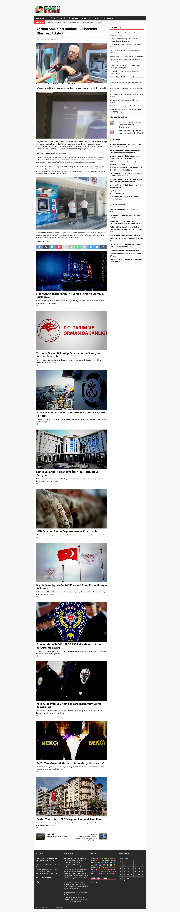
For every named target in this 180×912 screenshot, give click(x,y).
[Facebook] (37, 882)
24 (128, 875)
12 (135, 868)
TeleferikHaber (81, 858)
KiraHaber (84, 875)
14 (142, 868)
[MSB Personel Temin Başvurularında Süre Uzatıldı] (71, 508)
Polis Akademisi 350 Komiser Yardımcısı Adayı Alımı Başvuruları (68, 705)
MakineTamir (68, 871)
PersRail (66, 897)
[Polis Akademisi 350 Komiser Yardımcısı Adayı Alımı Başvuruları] (71, 681)
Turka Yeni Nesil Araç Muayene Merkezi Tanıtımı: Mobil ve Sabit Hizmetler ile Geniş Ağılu (126, 229)
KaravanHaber (77, 867)
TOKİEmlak (75, 888)
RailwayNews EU (77, 901)
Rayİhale (86, 886)
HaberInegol (68, 875)
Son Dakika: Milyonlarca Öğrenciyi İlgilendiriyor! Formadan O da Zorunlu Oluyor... (130, 124)
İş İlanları (73, 18)
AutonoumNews (76, 893)
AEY (65, 878)
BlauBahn (84, 893)
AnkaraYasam (68, 865)
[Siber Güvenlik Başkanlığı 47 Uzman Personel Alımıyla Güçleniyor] (71, 271)
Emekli (62, 18)
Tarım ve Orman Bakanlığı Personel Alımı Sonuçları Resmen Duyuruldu (68, 354)
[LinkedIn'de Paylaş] (52, 247)
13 (139, 868)
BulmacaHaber (82, 878)
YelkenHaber (68, 869)
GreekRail (81, 897)
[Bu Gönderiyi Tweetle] (46, 247)
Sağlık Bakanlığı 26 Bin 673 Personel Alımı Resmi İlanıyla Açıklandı (71, 586)
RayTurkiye (75, 884)
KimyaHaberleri (78, 860)
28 (142, 875)
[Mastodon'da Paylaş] (84, 247)
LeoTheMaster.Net (70, 873)
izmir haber (95, 883)
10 (128, 868)
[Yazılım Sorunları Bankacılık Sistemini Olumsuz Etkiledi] (71, 81)
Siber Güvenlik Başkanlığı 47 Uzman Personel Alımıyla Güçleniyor (70, 295)
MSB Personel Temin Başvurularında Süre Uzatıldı (67, 531)
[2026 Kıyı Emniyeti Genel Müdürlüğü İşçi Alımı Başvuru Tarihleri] (71, 390)
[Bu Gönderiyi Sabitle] (59, 247)
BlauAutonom (73, 897)
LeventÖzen (68, 863)
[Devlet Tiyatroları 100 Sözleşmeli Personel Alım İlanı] (71, 796)
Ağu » (125, 881)
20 (139, 871)
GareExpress (68, 895)
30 (124, 878)
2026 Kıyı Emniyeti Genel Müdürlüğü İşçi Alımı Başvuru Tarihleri (70, 414)
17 (128, 871)
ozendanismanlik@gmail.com (48, 873)
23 (124, 875)
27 (139, 875)
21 (142, 871)
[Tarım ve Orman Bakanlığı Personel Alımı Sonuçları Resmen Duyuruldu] (71, 330)
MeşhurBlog (67, 888)
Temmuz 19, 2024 (44, 39)
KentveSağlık (68, 886)
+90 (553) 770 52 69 (44, 871)
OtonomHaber (118, 204)
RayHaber (116, 139)
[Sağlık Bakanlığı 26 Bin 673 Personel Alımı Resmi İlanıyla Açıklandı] (71, 562)
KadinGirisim (76, 863)
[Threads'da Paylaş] (103, 247)
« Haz (120, 881)
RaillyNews (67, 893)
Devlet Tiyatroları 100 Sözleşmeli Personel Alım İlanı (69, 819)
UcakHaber (83, 869)
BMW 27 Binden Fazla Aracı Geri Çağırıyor (125, 235)
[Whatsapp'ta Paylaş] (78, 247)
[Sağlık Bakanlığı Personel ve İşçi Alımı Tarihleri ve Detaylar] (71, 449)
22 (120, 875)
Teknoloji (86, 18)
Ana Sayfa (40, 18)
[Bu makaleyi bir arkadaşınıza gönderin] (65, 247)
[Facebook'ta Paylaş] (39, 247)
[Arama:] (133, 22)
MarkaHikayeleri (71, 878)
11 (131, 868)
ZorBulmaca (83, 884)
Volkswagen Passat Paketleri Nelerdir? (124, 250)
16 (124, 871)
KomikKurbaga (78, 882)
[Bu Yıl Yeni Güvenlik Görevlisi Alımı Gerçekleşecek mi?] (71, 740)
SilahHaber (80, 871)
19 (135, 871)
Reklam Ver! (108, 18)
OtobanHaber (76, 875)
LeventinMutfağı (77, 886)
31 (128, 878)
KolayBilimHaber (81, 873)
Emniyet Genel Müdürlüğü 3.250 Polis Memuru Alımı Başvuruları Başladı (69, 646)
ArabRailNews (76, 895)
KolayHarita (67, 884)
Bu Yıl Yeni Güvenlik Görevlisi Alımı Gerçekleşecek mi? (70, 763)
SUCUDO (67, 858)
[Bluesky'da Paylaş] (97, 247)
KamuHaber (76, 869)
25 (131, 875)
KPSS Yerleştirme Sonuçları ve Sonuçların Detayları (127, 106)
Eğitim (52, 18)
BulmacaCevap (68, 882)
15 (120, 871)
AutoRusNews (83, 899)
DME (77, 899)
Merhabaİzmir (68, 867)
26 (135, 875)
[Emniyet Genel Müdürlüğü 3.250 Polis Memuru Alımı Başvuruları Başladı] (71, 622)
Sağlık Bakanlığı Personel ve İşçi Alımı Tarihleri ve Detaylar (67, 473)
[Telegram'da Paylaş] (91, 247)
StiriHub (73, 899)
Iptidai (74, 871)
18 (131, 871)
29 (120, 878)
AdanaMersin (77, 865)
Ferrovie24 (67, 899)
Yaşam (96, 18)
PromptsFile (67, 901)
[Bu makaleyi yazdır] (71, 247)
